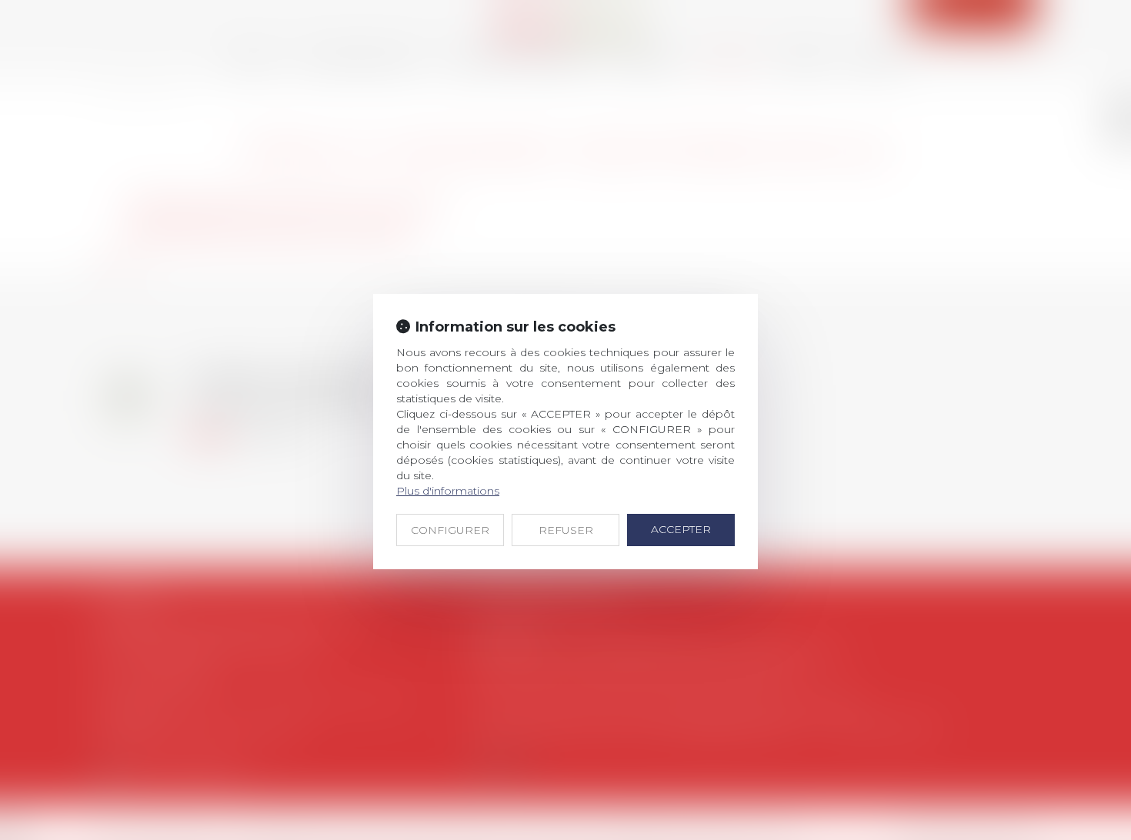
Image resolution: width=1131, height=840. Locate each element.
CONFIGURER (450, 530)
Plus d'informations (447, 491)
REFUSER (566, 530)
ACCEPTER (681, 529)
